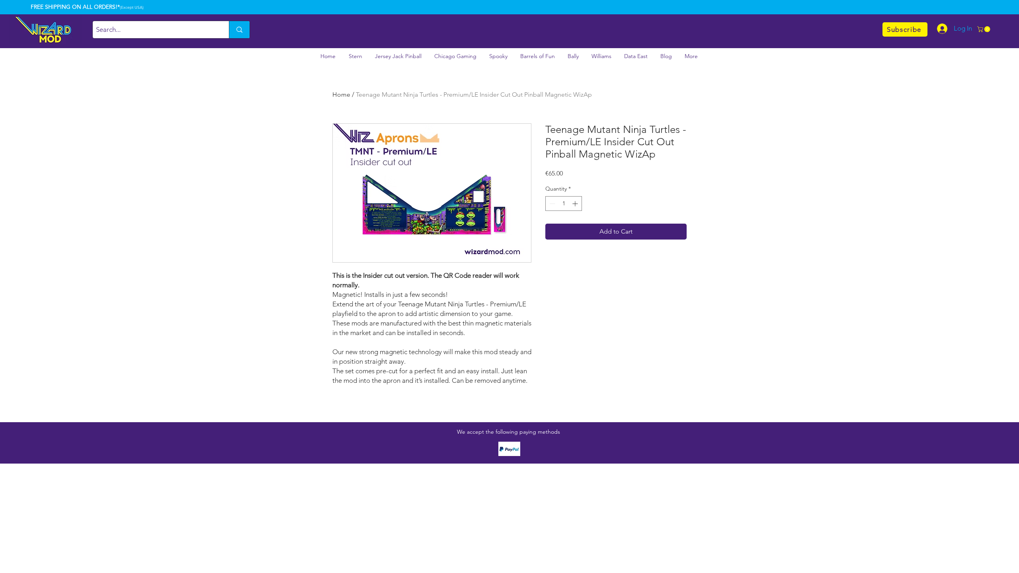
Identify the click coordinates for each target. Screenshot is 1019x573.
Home (341, 94)
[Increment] (576, 203)
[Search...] (239, 29)
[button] (984, 29)
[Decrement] (551, 203)
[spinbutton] (563, 203)
